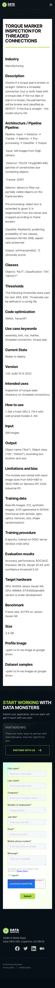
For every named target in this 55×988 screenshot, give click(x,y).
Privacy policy (9, 967)
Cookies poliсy (25, 967)
